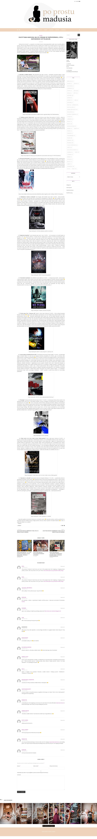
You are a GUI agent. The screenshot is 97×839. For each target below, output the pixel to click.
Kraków (57, 29)
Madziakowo (25, 637)
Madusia (19, 525)
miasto (69, 123)
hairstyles (49, 570)
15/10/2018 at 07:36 (24, 567)
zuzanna (24, 608)
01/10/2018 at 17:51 (24, 721)
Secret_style (25, 656)
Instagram (53, 831)
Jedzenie (51, 29)
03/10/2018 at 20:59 (24, 657)
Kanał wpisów (69, 187)
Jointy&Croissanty (26, 689)
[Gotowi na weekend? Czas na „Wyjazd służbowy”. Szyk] (73, 813)
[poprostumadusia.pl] (48, 15)
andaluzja (70, 81)
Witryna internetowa (54, 766)
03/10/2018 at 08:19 (24, 680)
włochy (69, 161)
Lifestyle (40, 29)
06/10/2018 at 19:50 (24, 618)
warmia (69, 156)
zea (68, 168)
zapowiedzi (70, 166)
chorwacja (70, 88)
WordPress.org (69, 192)
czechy (69, 90)
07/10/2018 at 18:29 (24, 609)
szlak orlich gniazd (72, 149)
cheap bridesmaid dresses (54, 742)
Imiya (23, 566)
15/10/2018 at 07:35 (24, 578)
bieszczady (70, 85)
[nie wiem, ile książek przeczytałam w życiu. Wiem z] (89, 813)
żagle (74, 168)
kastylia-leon (71, 107)
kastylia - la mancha (72, 104)
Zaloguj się (68, 184)
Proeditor (24, 699)
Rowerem (63, 29)
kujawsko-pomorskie (72, 114)
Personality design (59, 570)
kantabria (70, 102)
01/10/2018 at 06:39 (24, 740)
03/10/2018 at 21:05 (24, 648)
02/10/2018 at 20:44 (24, 711)
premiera (70, 140)
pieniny (69, 130)
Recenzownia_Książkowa (28, 679)
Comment (19, 774)
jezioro (69, 100)
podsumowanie (71, 135)
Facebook (49, 831)
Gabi (23, 617)
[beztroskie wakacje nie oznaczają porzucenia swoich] (8, 813)
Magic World (25, 729)
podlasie (70, 133)
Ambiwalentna (25, 710)
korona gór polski (72, 109)
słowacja (70, 152)
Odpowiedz (63, 566)
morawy (69, 128)
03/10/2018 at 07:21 (24, 701)
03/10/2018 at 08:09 (24, 690)
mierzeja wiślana (71, 126)
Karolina (24, 597)
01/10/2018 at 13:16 (24, 730)
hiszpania (70, 95)
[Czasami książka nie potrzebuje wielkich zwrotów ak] (24, 813)
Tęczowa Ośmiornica (27, 587)
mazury (69, 121)
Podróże (33, 29)
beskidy (76, 83)
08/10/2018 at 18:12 (24, 598)
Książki (45, 29)
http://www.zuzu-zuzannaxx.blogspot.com (53, 611)
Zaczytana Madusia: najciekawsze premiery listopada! (38, 553)
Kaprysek (24, 749)
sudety (69, 147)
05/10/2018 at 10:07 (24, 628)
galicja (76, 90)
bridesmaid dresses (60, 702)
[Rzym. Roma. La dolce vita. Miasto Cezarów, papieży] (40, 813)
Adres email (36, 766)
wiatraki (69, 159)
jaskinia (69, 97)
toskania (70, 154)
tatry (77, 152)
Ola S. (23, 668)
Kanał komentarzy (69, 190)
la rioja (69, 116)
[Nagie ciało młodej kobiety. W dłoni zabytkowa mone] (56, 813)
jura (76, 100)
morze (76, 128)
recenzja (70, 142)
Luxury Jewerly (53, 570)
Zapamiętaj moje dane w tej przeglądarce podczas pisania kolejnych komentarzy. (32, 772)
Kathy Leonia (25, 720)
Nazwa (18, 766)
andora (69, 83)
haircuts (45, 570)
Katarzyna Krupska (26, 647)
